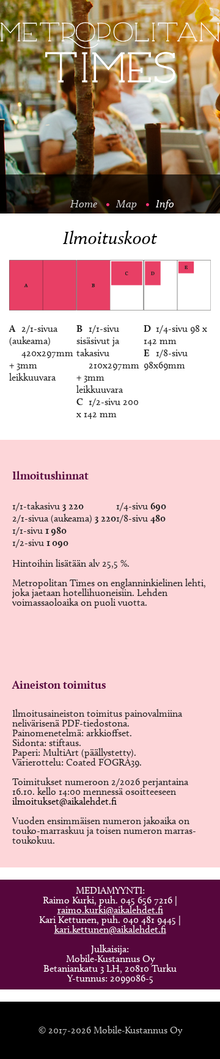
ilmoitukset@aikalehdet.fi (64, 801)
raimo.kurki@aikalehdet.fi (110, 910)
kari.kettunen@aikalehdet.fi (110, 929)
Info (165, 203)
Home (83, 203)
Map (126, 203)
